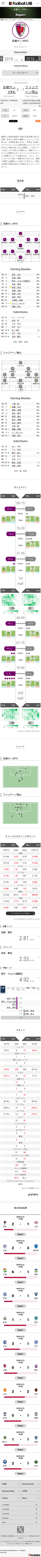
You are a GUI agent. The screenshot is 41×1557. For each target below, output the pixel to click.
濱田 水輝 (16, 410)
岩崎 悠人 (16, 306)
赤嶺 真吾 (16, 466)
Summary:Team (28, 1484)
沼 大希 (15, 330)
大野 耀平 (16, 337)
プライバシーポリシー (21, 1536)
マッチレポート (20, 72)
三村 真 (15, 426)
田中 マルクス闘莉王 (21, 281)
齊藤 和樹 (16, 429)
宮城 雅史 (16, 278)
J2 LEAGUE (5, 1509)
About (24, 1498)
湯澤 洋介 (16, 294)
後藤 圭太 (16, 407)
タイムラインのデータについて (28, 731)
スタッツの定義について (30, 1188)
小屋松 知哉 (17, 300)
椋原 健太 (16, 416)
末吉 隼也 (16, 423)
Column (5, 1498)
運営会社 (32, 1536)
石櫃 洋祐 (16, 291)
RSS (38, 121)
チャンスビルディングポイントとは (26, 919)
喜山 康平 (16, 413)
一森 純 (15, 404)
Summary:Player (8, 1491)
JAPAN (24, 1491)
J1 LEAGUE (5, 1505)
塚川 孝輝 (16, 420)
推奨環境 (11, 1536)
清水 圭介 (16, 275)
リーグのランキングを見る (20, 913)
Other (4, 1522)
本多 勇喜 (16, 284)
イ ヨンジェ (17, 432)
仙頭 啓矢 (16, 297)
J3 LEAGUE (5, 1514)
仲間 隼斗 (16, 436)
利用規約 (4, 1536)
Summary (5, 1518)
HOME (2, 19)
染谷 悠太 (16, 287)
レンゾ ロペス (18, 303)
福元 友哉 (16, 462)
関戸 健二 (16, 453)
